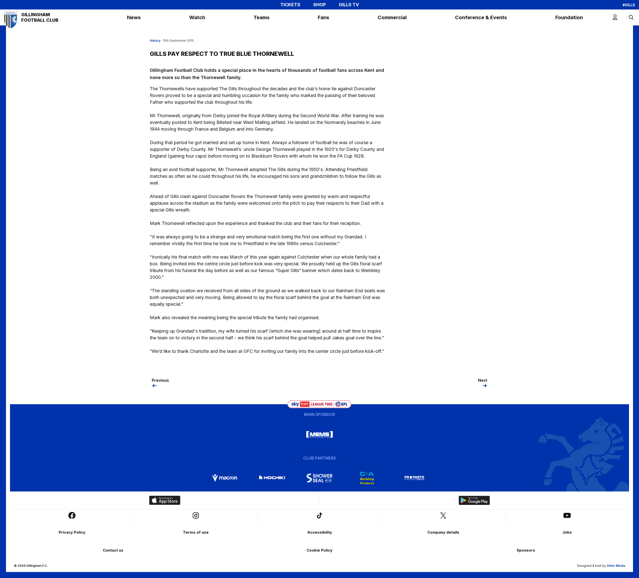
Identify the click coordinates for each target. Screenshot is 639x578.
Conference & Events (481, 17)
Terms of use (196, 532)
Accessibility (319, 532)
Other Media (616, 566)
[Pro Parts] (414, 478)
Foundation (569, 17)
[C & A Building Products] (367, 478)
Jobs (567, 532)
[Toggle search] (631, 17)
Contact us (113, 550)
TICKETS (290, 4)
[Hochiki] (272, 478)
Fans (323, 17)
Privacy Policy (72, 532)
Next (482, 380)
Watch (197, 17)
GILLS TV (349, 4)
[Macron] (224, 478)
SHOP (319, 4)
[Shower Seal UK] (319, 478)
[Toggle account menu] (615, 17)
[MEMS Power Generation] (319, 434)
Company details (443, 532)
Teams (262, 17)
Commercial (392, 17)
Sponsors (526, 550)
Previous (160, 380)
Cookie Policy (319, 550)
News (134, 17)
